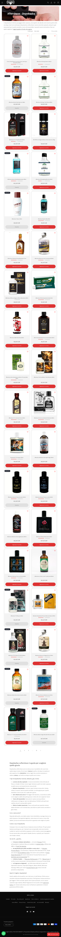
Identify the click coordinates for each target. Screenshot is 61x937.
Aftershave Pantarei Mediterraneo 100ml (44, 695)
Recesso (47, 902)
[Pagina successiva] (40, 750)
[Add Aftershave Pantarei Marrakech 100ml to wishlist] (55, 511)
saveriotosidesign (34, 934)
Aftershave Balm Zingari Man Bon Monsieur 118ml (44, 734)
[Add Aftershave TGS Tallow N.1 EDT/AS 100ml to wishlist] (27, 629)
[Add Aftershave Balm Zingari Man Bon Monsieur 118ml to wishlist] (55, 709)
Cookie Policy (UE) (31, 902)
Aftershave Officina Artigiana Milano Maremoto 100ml (17, 298)
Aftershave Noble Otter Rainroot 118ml (17, 102)
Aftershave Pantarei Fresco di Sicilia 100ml (17, 576)
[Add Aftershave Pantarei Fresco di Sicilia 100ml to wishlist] (27, 550)
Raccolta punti (20, 899)
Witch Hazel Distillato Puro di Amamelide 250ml (44, 337)
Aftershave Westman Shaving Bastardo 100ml (16, 536)
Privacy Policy (22, 902)
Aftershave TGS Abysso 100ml (17, 615)
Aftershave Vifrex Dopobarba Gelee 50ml (44, 298)
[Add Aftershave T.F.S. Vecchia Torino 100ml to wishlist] (27, 392)
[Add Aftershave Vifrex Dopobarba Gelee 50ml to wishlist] (55, 272)
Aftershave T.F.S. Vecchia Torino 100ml (17, 418)
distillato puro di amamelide (19, 857)
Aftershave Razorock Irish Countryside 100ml (44, 258)
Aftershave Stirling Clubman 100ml (44, 61)
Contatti (8, 899)
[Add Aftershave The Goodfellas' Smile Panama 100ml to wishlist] (55, 351)
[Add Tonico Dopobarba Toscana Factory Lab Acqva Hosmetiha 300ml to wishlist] (27, 36)
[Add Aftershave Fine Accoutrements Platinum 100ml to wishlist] (55, 392)
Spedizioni (27, 899)
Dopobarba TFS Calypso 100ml (16, 457)
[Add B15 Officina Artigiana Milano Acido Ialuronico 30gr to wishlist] (55, 114)
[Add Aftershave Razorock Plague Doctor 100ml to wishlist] (55, 629)
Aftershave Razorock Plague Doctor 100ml (44, 655)
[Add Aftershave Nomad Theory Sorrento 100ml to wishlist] (27, 471)
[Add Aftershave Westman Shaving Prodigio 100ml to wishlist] (55, 432)
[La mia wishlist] (54, 2)
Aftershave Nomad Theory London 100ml (44, 497)
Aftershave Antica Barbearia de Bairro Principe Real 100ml (17, 378)
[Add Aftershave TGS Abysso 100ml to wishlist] (27, 590)
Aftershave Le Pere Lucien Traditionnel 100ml (44, 576)
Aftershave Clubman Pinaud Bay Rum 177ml (17, 258)
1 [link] (20, 750)
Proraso (39, 842)
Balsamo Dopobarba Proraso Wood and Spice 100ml (44, 615)
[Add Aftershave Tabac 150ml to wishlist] (27, 193)
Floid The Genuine (21, 846)
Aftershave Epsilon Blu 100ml (44, 218)
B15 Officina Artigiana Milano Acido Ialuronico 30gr (44, 139)
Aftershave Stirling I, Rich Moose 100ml (44, 102)
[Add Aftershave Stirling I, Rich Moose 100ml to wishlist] (55, 76)
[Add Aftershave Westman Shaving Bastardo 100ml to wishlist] (27, 511)
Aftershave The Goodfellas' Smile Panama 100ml (44, 377)
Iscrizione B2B (40, 902)
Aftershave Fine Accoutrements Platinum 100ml (44, 418)
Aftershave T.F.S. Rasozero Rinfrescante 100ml (16, 734)
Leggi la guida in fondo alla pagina (22, 29)
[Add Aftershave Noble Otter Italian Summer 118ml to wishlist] (27, 669)
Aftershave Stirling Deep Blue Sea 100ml (44, 179)
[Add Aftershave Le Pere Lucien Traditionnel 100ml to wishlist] (55, 550)
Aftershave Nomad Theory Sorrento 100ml (17, 497)
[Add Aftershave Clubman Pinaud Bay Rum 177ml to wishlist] (27, 232)
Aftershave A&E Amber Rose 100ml (17, 337)
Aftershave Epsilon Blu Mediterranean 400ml (17, 179)
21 (36, 750)
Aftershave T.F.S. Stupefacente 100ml (17, 139)
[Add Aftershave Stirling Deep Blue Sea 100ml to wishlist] (55, 153)
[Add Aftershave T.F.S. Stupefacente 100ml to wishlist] (27, 114)
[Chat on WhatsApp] (3, 933)
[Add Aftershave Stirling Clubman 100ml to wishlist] (55, 36)
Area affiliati (15, 902)
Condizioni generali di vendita (47, 899)
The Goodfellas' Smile (24, 852)
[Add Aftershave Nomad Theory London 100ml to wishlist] (55, 471)
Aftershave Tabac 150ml (17, 218)
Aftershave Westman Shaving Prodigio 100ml (44, 457)
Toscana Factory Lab (31, 867)
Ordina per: (30, 31)
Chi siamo (13, 899)
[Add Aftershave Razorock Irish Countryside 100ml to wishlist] (55, 232)
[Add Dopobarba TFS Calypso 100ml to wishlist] (27, 432)
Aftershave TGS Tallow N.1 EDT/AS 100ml (16, 655)
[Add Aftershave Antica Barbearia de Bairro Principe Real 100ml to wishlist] (27, 351)
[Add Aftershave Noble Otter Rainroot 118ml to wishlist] (27, 76)
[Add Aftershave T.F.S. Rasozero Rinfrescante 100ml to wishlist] (27, 709)
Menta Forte (46, 859)
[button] (2, 2)
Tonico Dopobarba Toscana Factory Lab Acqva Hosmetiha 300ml (17, 62)
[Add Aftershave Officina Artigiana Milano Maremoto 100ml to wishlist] (27, 272)
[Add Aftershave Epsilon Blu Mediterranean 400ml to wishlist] (27, 153)
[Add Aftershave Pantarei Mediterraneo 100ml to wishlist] (55, 669)
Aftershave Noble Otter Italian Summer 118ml (16, 695)
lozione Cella (40, 844)
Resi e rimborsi (35, 899)
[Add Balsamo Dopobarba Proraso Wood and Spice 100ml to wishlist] (55, 590)
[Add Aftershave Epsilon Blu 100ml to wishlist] (55, 193)
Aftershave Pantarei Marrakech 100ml (44, 536)
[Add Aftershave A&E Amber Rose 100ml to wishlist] (27, 312)
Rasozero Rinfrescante (31, 859)
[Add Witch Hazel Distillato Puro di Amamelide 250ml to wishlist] (55, 312)
